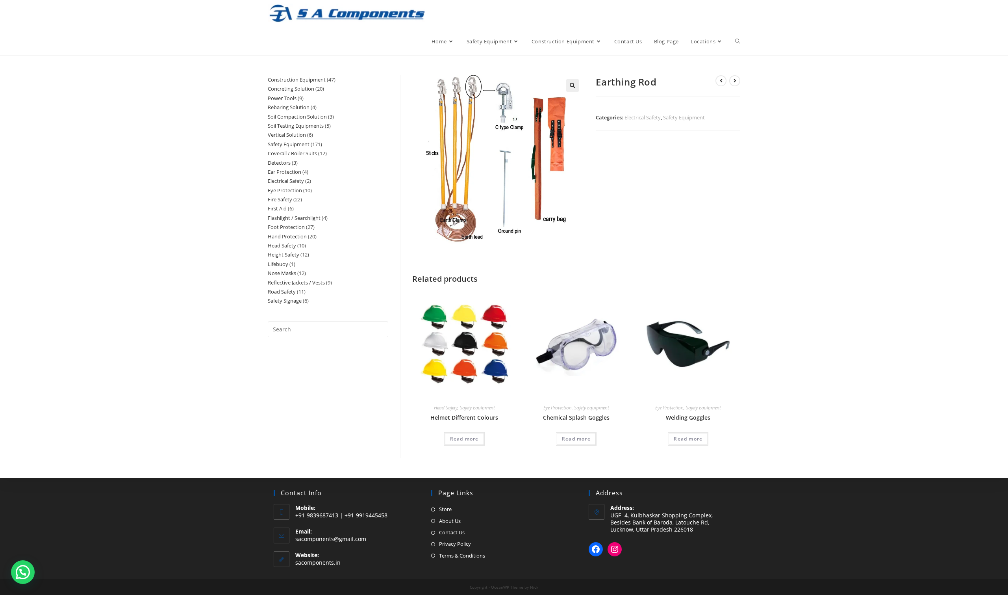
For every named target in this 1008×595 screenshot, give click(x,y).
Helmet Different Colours (464, 417)
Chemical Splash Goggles (576, 417)
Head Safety (446, 407)
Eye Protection (557, 407)
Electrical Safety (642, 117)
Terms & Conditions (462, 555)
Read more (464, 438)
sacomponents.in (318, 562)
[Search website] (737, 41)
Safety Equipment (684, 117)
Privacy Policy (455, 543)
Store (445, 509)
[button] (572, 85)
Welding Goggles (688, 417)
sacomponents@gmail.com (330, 539)
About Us (450, 520)
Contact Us (452, 532)
